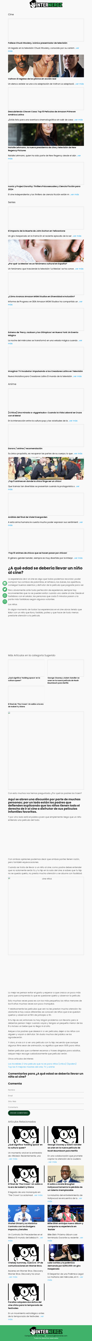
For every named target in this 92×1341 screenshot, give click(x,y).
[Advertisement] (46, 635)
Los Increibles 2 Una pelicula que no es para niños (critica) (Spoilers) (42, 1063)
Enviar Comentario (19, 1113)
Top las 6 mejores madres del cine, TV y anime (31, 1066)
